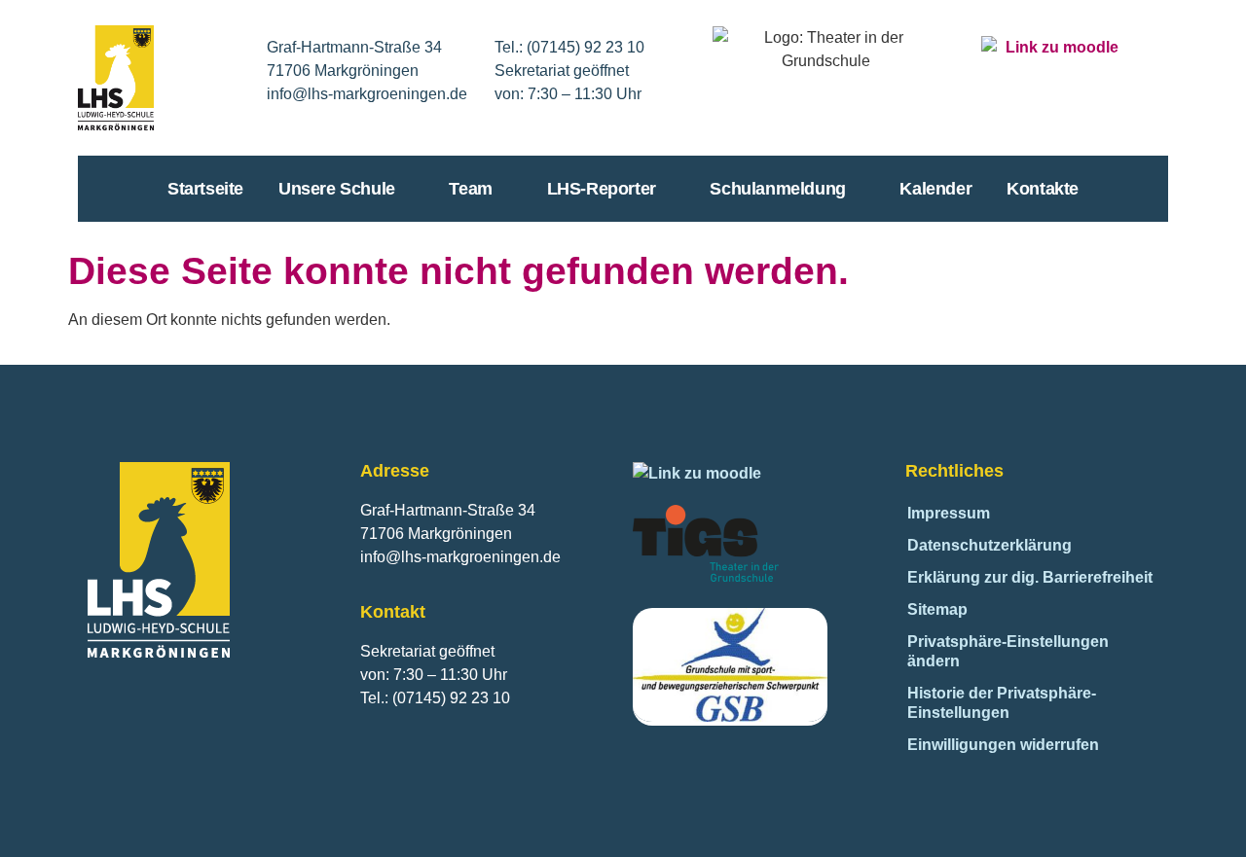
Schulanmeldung (777, 188)
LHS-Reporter (601, 188)
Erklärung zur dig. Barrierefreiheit (1030, 577)
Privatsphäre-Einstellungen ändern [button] (1008, 651)
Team (470, 188)
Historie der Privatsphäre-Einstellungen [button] (1001, 703)
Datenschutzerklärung (989, 545)
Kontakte (1043, 188)
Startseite (205, 188)
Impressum (948, 513)
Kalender (935, 188)
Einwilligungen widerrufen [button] (1003, 744)
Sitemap (937, 609)
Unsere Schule (336, 188)
